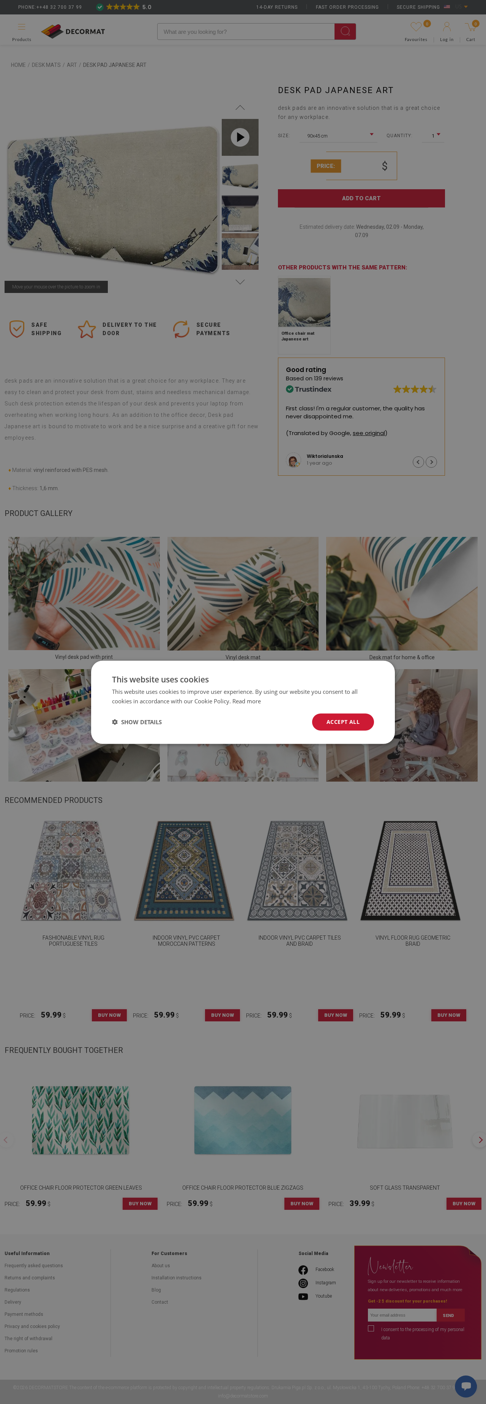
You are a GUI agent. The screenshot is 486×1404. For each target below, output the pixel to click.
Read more (246, 700)
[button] (137, 721)
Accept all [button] (343, 721)
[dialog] (243, 702)
